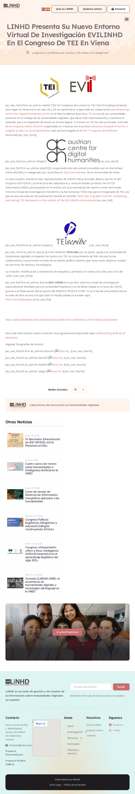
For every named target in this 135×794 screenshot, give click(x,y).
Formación (74, 744)
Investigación (75, 732)
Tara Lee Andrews (74, 172)
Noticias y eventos (73, 751)
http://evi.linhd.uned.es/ (19, 299)
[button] (127, 19)
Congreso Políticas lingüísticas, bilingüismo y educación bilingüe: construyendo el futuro (41, 524)
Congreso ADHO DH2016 (27, 126)
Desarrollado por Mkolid (67, 779)
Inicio (71, 726)
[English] (43, 9)
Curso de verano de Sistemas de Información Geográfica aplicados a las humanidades (42, 496)
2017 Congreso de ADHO (98, 130)
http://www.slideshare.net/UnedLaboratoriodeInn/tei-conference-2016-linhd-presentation (61, 319)
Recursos (73, 738)
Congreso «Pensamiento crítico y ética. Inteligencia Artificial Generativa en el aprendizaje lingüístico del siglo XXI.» (41, 554)
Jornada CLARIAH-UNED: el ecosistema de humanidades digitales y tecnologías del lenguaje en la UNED (42, 585)
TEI (90, 113)
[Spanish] (48, 9)
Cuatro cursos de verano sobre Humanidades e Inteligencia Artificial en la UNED (41, 468)
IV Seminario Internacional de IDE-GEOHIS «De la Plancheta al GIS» (42, 442)
